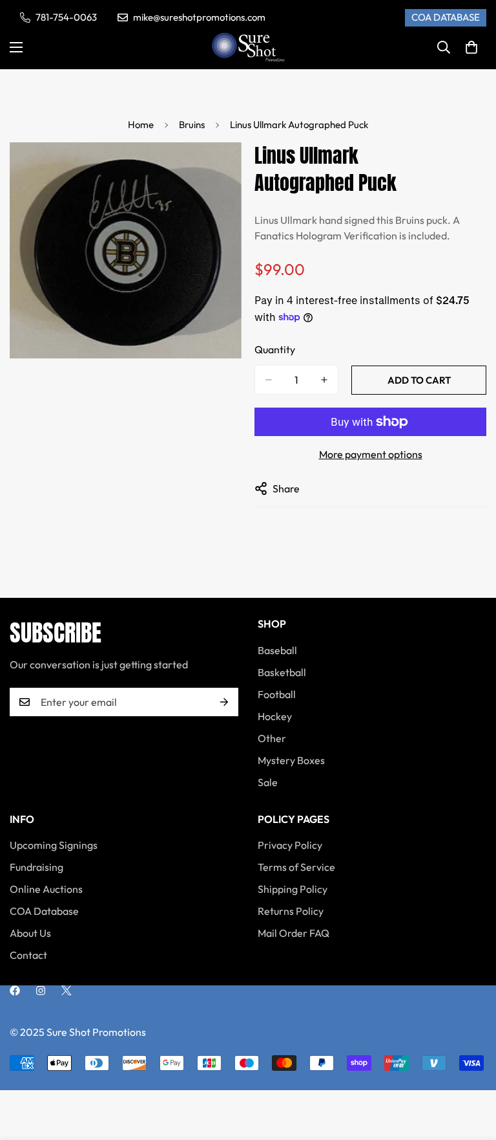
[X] (66, 990)
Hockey (275, 716)
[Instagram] (41, 990)
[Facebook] (15, 990)
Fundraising (36, 866)
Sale (268, 782)
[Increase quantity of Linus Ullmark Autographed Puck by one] (324, 380)
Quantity (274, 349)
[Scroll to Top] (471, 1069)
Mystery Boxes (291, 760)
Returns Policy (291, 910)
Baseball (277, 650)
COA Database (44, 910)
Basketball (282, 672)
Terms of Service (296, 866)
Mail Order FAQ (293, 932)
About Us (30, 932)
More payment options (370, 454)
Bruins (192, 124)
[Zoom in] (220, 169)
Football (277, 694)
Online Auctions (46, 888)
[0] (471, 47)
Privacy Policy (290, 845)
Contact (28, 954)
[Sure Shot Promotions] (248, 47)
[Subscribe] (224, 702)
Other (272, 738)
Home (141, 124)
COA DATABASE (445, 17)
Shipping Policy (292, 888)
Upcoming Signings (54, 845)
